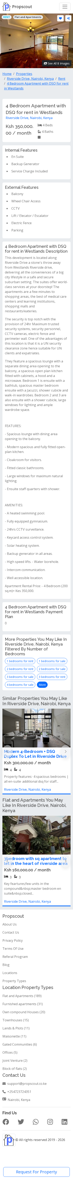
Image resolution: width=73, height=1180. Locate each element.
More (42, 685)
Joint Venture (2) (14, 1060)
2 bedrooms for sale (52, 669)
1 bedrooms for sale (52, 661)
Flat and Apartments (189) (22, 996)
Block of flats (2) (14, 1068)
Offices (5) (9, 1052)
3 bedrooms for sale (20, 677)
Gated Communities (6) (19, 1044)
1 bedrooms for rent (20, 661)
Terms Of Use (13, 948)
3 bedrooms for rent (52, 677)
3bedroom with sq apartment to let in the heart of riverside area (36, 861)
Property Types (14, 981)
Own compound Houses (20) (23, 1012)
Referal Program (15, 956)
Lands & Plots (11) (16, 1028)
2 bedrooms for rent (20, 669)
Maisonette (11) (14, 1036)
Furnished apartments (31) (22, 1004)
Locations (9, 973)
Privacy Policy (12, 940)
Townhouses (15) (15, 1020)
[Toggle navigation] (65, 7)
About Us (9, 924)
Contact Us (10, 932)
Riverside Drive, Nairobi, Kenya (29, 118)
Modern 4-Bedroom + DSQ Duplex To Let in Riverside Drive (35, 754)
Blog (6, 965)
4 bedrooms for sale (20, 685)
